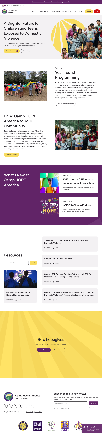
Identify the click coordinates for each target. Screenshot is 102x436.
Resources (43, 11)
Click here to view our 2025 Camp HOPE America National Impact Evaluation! (51, 2)
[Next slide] (99, 2)
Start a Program (66, 11)
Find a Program (78, 11)
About (34, 11)
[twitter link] (16, 406)
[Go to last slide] (3, 2)
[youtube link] (20, 406)
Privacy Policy (30, 412)
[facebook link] (6, 406)
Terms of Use (38, 412)
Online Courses (55, 11)
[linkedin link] (11, 406)
